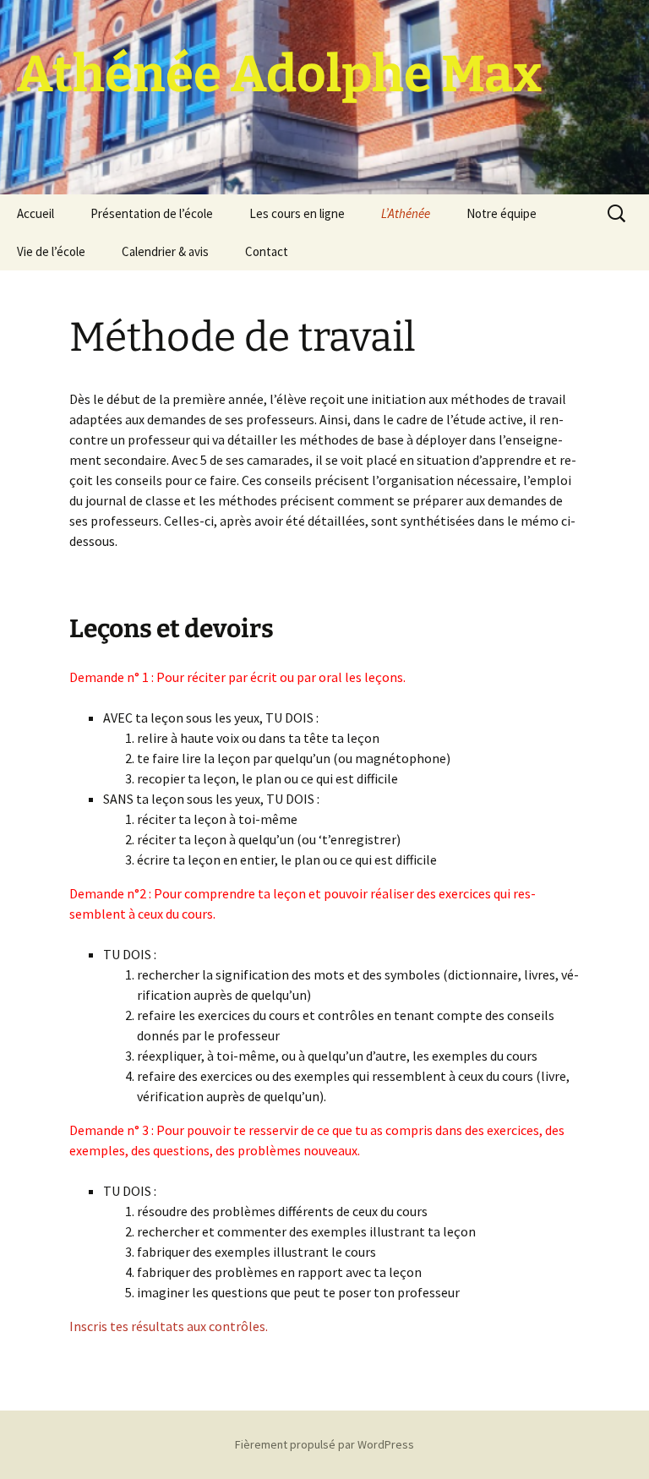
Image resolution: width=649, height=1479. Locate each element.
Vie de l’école (51, 251)
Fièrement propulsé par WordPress (324, 1444)
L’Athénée (405, 213)
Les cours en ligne (297, 213)
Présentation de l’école (151, 213)
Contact (266, 251)
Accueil (35, 213)
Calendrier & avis (165, 251)
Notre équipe (501, 213)
